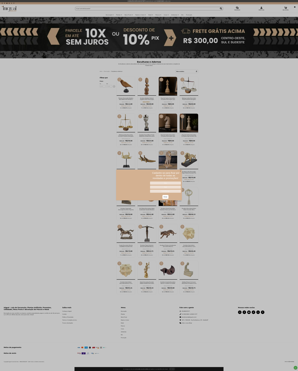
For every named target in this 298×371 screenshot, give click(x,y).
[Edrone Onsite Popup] (149, 185)
